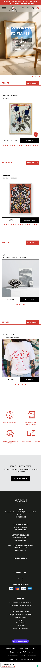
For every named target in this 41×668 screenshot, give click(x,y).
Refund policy (28, 652)
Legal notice (13, 659)
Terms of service (13, 656)
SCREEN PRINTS (21, 39)
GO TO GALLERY (32, 322)
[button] (28, 76)
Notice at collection (8, 666)
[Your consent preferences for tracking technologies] (37, 666)
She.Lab (20, 578)
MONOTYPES (20, 43)
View (11, 220)
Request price (29, 220)
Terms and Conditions (20, 628)
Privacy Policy (20, 623)
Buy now (29, 140)
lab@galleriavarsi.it (20, 548)
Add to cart (29, 300)
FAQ (20, 620)
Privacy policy (30, 648)
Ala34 (20, 576)
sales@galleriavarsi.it (20, 537)
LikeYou (20, 581)
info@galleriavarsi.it (20, 527)
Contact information (28, 656)
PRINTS (20, 31)
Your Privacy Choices (8, 664)
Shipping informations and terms (20, 615)
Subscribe (20, 478)
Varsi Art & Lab (17, 648)
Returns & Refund (20, 617)
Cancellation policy (27, 659)
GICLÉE (20, 47)
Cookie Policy (20, 625)
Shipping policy (15, 652)
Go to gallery (32, 83)
